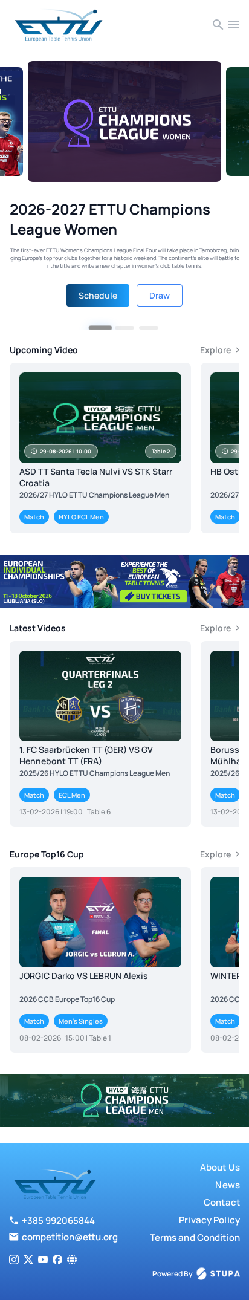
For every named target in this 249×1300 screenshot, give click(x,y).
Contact (222, 1202)
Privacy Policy (209, 1220)
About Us (220, 1167)
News (227, 1184)
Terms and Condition (195, 1237)
